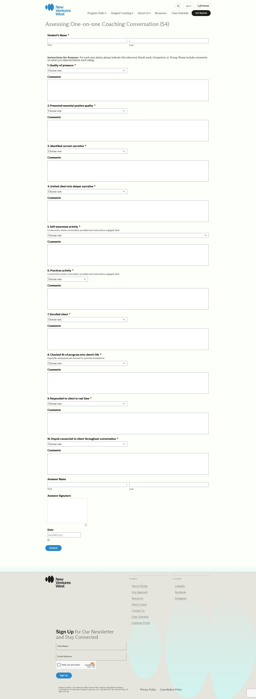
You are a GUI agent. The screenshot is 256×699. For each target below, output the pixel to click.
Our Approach (140, 592)
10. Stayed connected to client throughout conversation (82, 438)
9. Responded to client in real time (69, 398)
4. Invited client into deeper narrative (71, 186)
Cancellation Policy (171, 689)
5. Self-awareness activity (63, 226)
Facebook (180, 592)
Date (50, 529)
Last (131, 45)
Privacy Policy (148, 689)
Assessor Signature (59, 495)
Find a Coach (139, 604)
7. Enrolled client (58, 314)
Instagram (181, 598)
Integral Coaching (121, 13)
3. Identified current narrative (66, 146)
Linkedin (180, 586)
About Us (143, 13)
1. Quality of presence (61, 65)
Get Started (201, 13)
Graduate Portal (141, 622)
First (50, 45)
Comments (54, 76)
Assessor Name (56, 479)
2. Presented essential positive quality (71, 105)
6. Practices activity (60, 270)
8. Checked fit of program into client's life (74, 354)
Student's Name (58, 35)
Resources (161, 13)
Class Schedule (180, 13)
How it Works (139, 586)
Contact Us (138, 610)
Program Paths (96, 13)
